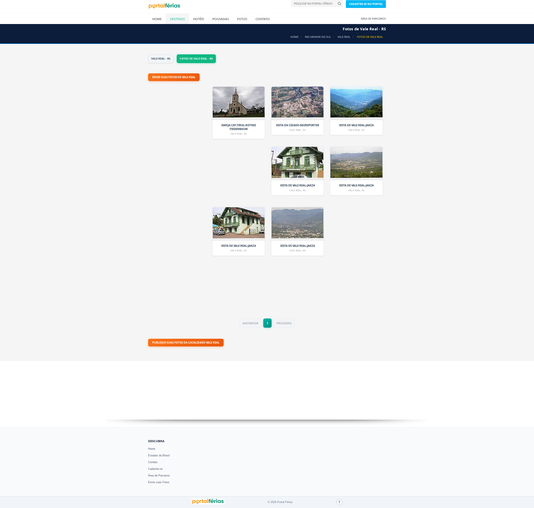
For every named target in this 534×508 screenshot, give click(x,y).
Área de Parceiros (159, 475)
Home (157, 19)
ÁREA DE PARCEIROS (373, 18)
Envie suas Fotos (158, 482)
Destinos (177, 19)
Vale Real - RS (160, 58)
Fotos (242, 19)
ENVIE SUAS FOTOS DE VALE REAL (173, 77)
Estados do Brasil (159, 455)
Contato (263, 19)
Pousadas (220, 19)
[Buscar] (339, 3)
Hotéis (198, 19)
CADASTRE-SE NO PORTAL (366, 4)
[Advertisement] (179, 196)
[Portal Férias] (164, 8)
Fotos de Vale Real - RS (196, 58)
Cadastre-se (155, 468)
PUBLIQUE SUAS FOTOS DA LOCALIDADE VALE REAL (185, 342)
